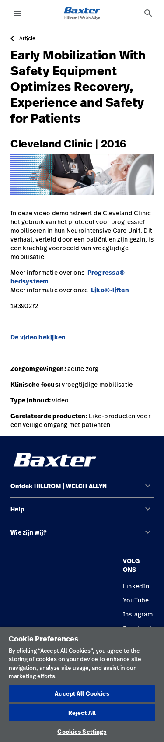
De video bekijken (38, 337)
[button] (82, 490)
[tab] (148, 13)
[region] (82, 684)
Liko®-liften (110, 290)
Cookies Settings (81, 731)
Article (27, 38)
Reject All (82, 713)
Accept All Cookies (82, 693)
